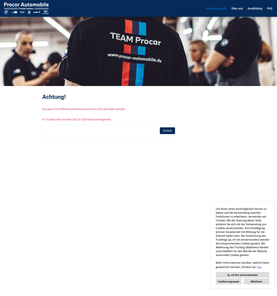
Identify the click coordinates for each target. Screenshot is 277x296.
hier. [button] (259, 267)
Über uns (237, 8)
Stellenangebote (216, 8)
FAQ (269, 8)
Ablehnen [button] (256, 281)
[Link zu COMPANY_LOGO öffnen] (26, 8)
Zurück (167, 130)
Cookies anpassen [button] (228, 281)
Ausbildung (255, 8)
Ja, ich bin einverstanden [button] (242, 274)
